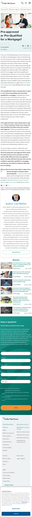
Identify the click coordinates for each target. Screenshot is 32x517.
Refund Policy (6, 478)
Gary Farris (17, 268)
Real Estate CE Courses (23, 435)
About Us (5, 427)
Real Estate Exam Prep (23, 437)
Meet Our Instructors (8, 433)
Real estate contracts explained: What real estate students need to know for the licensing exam (22, 289)
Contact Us (5, 461)
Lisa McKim (5, 47)
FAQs (4, 464)
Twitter (27, 182)
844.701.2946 (6, 458)
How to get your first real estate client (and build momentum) (21, 272)
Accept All (16, 513)
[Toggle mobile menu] (29, 2)
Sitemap (5, 450)
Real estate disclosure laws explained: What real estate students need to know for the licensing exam (21, 299)
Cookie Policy (6, 481)
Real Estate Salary (25, 9)
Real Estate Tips (5, 44)
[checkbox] (16, 395)
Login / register (21, 458)
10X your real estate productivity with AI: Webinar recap (22, 280)
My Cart (25, 3)
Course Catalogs (7, 447)
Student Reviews (7, 442)
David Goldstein (23, 174)
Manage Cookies (9, 485)
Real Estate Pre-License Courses (23, 428)
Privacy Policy (6, 475)
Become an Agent (14, 9)
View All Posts (16, 252)
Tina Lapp (17, 293)
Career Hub (4, 9)
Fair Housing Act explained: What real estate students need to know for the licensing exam (22, 309)
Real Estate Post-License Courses (21, 441)
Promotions (6, 444)
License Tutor (12, 182)
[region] (16, 502)
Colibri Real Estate (12, 180)
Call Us (22, 3)
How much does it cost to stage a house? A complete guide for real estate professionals (22, 264)
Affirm (4, 430)
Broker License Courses (23, 432)
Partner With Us (7, 436)
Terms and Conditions (9, 472)
